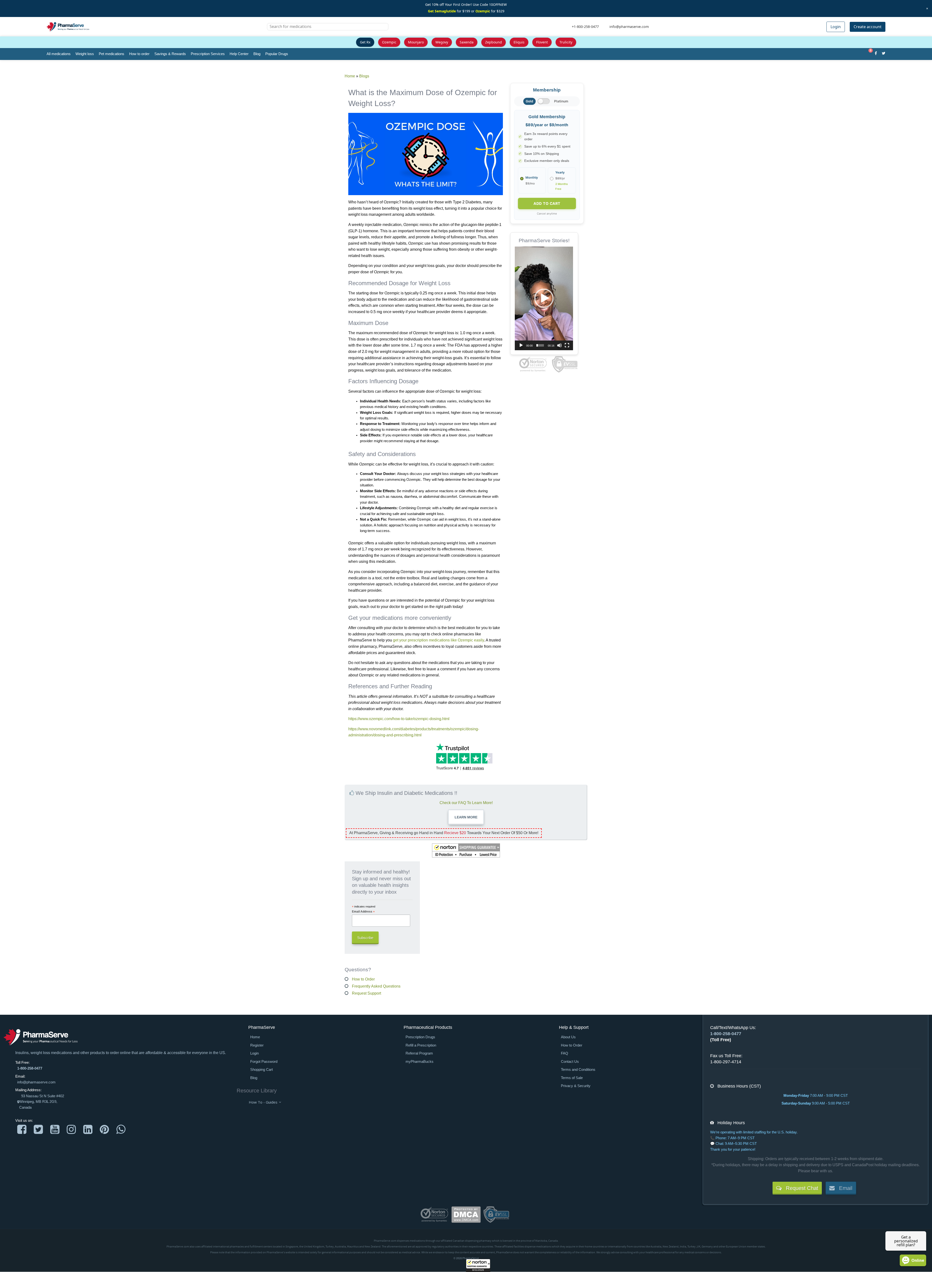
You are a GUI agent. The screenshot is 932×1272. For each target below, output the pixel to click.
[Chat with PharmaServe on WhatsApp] (120, 1129)
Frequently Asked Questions (376, 986)
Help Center (239, 54)
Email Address (363, 912)
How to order (139, 54)
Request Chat (800, 1188)
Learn (466, 817)
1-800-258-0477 (29, 1068)
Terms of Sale (572, 1078)
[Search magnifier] (382, 29)
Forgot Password (263, 1062)
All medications (59, 54)
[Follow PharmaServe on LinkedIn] (87, 1129)
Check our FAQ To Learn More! (466, 803)
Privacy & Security (576, 1086)
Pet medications (111, 54)
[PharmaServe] (41, 1037)
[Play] (521, 345)
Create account (868, 26)
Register (257, 1045)
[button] (478, 1265)
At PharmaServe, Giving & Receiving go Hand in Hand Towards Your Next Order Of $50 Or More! (443, 833)
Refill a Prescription (421, 1045)
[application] (544, 298)
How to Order (363, 979)
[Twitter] (883, 54)
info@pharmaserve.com (36, 1082)
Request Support (366, 993)
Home (350, 76)
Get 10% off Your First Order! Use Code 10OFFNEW (466, 4)
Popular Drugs (276, 54)
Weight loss (84, 54)
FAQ (564, 1053)
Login (836, 26)
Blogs (364, 76)
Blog (256, 54)
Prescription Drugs (420, 1037)
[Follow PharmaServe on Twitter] (38, 1129)
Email (843, 1188)
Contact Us (570, 1062)
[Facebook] (876, 54)
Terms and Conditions (578, 1070)
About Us (568, 1037)
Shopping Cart (261, 1070)
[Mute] (559, 345)
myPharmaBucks (419, 1062)
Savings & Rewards (170, 54)
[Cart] (868, 54)
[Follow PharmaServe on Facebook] (21, 1129)
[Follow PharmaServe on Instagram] (71, 1129)
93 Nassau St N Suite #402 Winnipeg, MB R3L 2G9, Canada (41, 1101)
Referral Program (419, 1053)
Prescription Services (208, 54)
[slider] (540, 345)
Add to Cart (546, 203)
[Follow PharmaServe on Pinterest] (104, 1129)
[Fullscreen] (567, 345)
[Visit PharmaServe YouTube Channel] (54, 1129)
